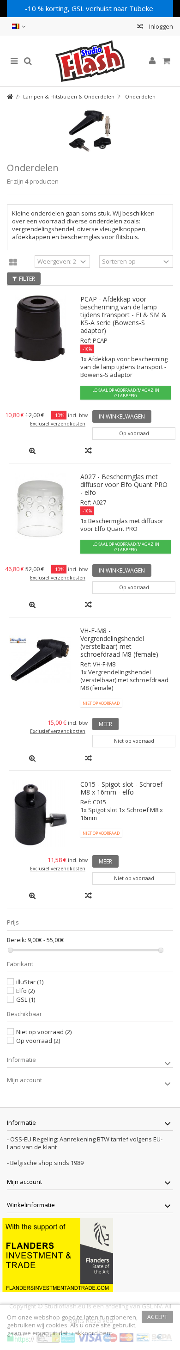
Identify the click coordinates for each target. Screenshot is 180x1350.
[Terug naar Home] (9, 97)
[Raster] (13, 262)
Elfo (25, 990)
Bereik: (16, 940)
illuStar (29, 982)
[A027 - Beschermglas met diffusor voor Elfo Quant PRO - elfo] (40, 506)
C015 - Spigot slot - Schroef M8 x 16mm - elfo (121, 788)
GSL (25, 999)
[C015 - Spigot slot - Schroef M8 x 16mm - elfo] (40, 813)
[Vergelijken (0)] (140, 27)
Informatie (21, 1059)
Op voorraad (38, 1040)
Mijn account (24, 1080)
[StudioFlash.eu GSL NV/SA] (90, 61)
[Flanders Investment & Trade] (57, 1254)
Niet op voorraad (44, 1032)
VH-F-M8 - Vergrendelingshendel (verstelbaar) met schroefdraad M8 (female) (119, 642)
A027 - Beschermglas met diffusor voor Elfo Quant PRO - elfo (124, 484)
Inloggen (160, 26)
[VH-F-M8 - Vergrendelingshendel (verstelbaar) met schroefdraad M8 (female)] (40, 660)
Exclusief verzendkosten (57, 423)
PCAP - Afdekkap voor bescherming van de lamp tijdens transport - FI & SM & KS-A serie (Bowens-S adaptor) (123, 315)
